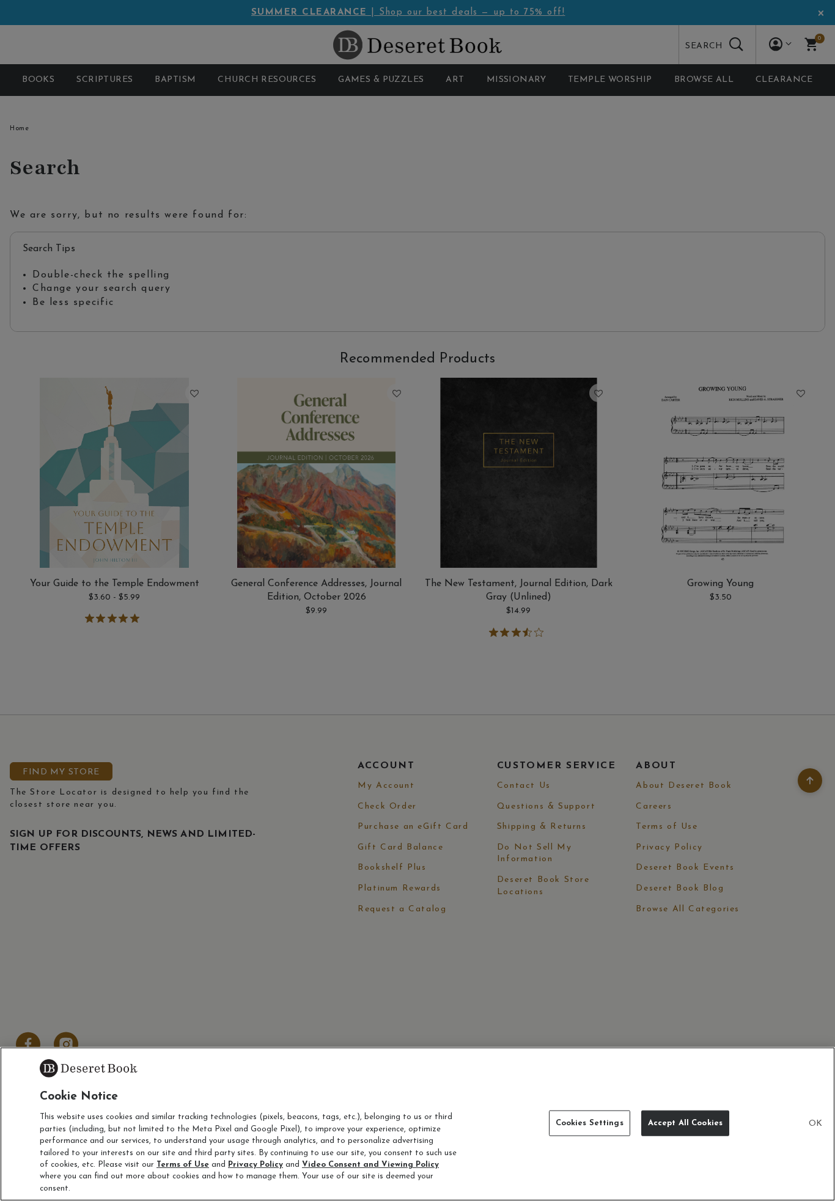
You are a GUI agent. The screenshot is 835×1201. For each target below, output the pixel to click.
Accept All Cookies (685, 1123)
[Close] (815, 1124)
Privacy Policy (255, 1165)
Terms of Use (182, 1165)
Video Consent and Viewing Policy (370, 1165)
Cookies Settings (589, 1123)
